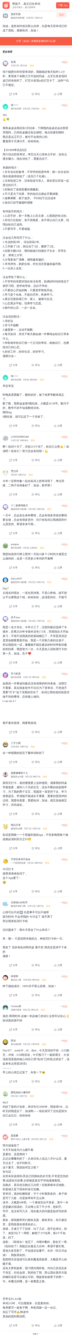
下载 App (63, 5)
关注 (61, 14)
